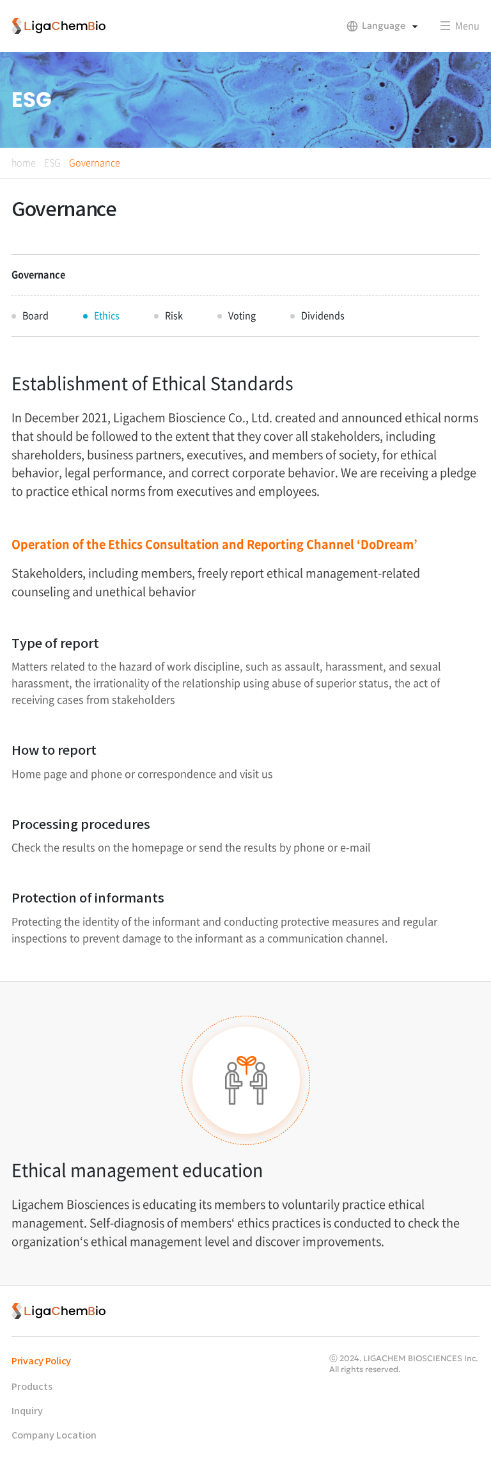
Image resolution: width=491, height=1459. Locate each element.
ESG (52, 162)
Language (383, 25)
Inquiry (27, 1411)
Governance (94, 162)
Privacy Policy (41, 1361)
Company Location (54, 1435)
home (24, 162)
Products (32, 1387)
